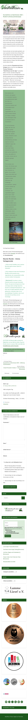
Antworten (5, 404)
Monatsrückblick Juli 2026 (9, 561)
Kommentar (6, 422)
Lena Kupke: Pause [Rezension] (10, 546)
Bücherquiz (7, 373)
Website (5, 455)
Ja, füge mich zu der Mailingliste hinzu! (13, 462)
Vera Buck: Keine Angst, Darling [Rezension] (13, 549)
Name (5, 443)
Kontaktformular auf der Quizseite (10, 345)
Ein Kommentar (15, 373)
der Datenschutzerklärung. (16, 528)
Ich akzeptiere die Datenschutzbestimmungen (12, 532)
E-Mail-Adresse (7, 449)
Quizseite (13, 253)
